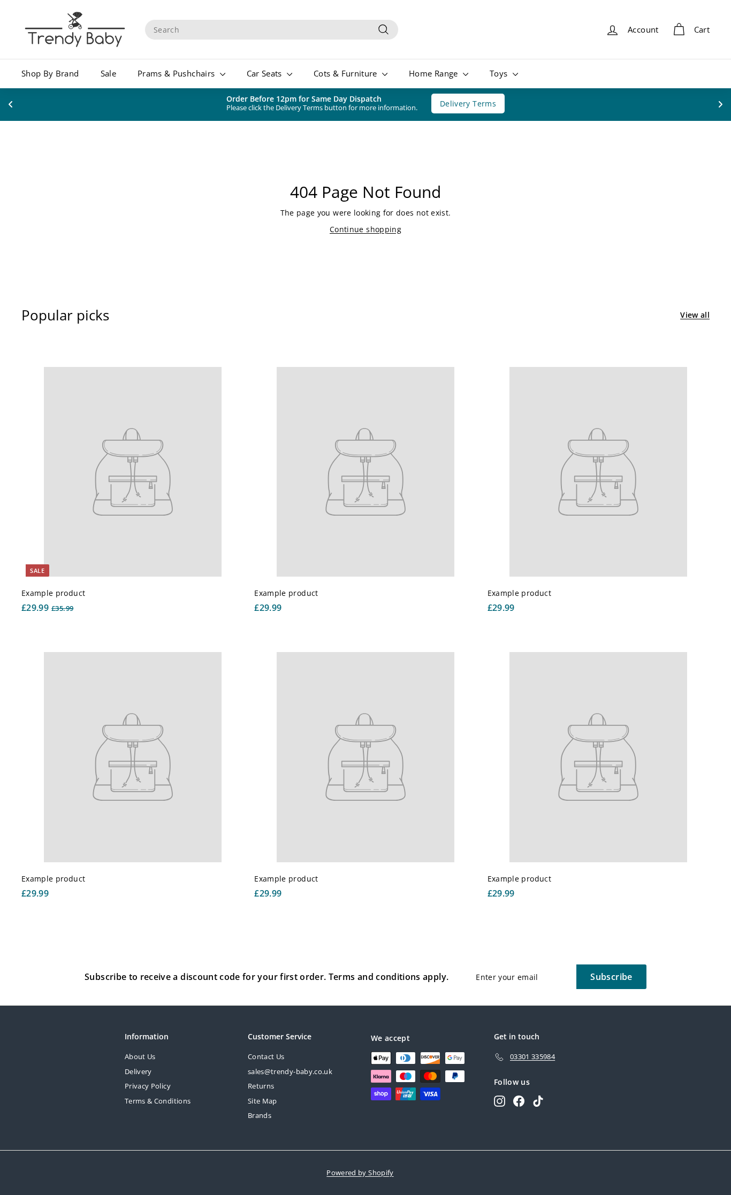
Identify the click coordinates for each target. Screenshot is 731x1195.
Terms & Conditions (158, 1101)
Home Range (434, 73)
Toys (500, 73)
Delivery (138, 1071)
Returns (261, 1086)
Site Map (262, 1101)
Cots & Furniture (346, 73)
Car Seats (266, 73)
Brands (259, 1115)
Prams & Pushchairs (177, 73)
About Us (140, 1056)
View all (695, 315)
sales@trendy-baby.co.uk (290, 1071)
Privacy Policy (148, 1086)
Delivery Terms (473, 103)
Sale (108, 73)
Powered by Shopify (359, 1172)
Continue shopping (365, 229)
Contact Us (266, 1056)
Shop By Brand (50, 73)
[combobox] (271, 29)
